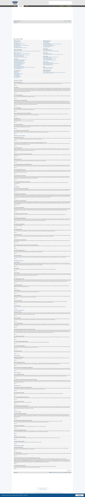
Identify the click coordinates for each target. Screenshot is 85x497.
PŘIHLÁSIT (61, 6)
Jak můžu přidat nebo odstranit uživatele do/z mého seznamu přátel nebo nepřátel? (53, 54)
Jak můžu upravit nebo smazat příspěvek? (19, 60)
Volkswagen (57, 492)
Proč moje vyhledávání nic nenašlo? (47, 57)
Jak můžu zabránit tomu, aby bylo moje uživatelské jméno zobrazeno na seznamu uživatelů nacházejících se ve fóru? (27, 51)
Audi (23, 492)
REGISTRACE (69, 6)
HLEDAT (26, 6)
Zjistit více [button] (25, 495)
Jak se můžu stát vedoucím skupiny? (47, 44)
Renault (45, 492)
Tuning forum (60, 492)
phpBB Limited (42, 448)
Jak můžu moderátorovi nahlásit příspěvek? (19, 66)
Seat (47, 492)
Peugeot (43, 492)
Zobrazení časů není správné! (17, 52)
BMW (24, 492)
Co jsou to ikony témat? (16, 77)
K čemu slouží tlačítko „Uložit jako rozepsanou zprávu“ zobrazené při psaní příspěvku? (24, 67)
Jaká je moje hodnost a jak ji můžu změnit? (19, 56)
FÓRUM (20, 6)
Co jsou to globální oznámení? (17, 74)
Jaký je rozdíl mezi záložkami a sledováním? (48, 62)
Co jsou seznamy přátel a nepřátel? (47, 53)
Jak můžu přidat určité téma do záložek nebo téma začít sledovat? (51, 63)
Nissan (41, 492)
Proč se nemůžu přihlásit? (17, 44)
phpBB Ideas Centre (54, 453)
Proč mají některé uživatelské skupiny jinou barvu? (49, 45)
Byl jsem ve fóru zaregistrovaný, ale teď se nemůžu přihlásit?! (21, 45)
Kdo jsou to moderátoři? (46, 42)
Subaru (51, 492)
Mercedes (36, 492)
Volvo (55, 492)
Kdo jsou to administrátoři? (46, 41)
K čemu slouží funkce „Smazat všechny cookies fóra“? (20, 47)
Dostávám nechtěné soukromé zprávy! (47, 50)
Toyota (53, 492)
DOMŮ (15, 6)
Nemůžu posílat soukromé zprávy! (47, 49)
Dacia (28, 492)
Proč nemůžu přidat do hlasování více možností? (20, 62)
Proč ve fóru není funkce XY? (46, 71)
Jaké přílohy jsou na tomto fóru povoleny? (48, 67)
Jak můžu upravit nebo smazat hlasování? (19, 63)
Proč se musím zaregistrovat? (17, 41)
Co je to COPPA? (16, 42)
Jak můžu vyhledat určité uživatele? (47, 59)
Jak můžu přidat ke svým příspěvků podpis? (19, 61)
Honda (32, 492)
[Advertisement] (60, 2)
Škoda (49, 492)
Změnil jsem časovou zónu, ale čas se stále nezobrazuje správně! (22, 53)
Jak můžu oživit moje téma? (17, 68)
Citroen (26, 492)
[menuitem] (20, 21)
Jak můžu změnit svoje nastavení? (18, 50)
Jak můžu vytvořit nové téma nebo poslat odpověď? (20, 59)
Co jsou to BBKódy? (16, 71)
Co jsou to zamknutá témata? (17, 76)
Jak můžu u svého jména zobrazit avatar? (19, 55)
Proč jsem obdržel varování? (17, 65)
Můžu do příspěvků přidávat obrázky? (18, 73)
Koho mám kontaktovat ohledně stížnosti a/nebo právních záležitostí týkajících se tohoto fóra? (54, 72)
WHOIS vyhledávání (16, 459)
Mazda (34, 492)
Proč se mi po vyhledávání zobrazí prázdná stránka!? (49, 58)
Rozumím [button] (79, 495)
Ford (30, 492)
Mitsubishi (39, 492)
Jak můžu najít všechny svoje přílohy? (47, 68)
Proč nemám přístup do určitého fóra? (18, 64)
